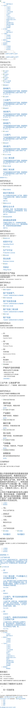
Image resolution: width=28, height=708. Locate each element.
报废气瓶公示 (9, 4)
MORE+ (5, 408)
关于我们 (5, 29)
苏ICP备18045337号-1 (9, 697)
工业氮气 (8, 8)
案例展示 (8, 41)
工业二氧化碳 (9, 12)
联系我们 (5, 43)
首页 (4, 2)
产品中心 (5, 5)
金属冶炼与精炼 (10, 24)
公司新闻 (8, 46)
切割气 (7, 21)
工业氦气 (8, 13)
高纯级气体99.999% (11, 19)
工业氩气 (8, 10)
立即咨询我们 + (7, 378)
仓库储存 (8, 35)
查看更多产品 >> (4, 177)
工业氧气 (8, 7)
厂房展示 (5, 33)
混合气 (7, 15)
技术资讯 (8, 49)
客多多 (17, 698)
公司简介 (8, 30)
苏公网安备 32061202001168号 (8, 707)
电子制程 (8, 26)
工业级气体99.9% (10, 18)
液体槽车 (8, 27)
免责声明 (23, 698)
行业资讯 (8, 47)
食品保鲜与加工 (10, 22)
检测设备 (8, 38)
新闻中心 (5, 44)
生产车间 (8, 37)
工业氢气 (8, 16)
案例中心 (5, 40)
